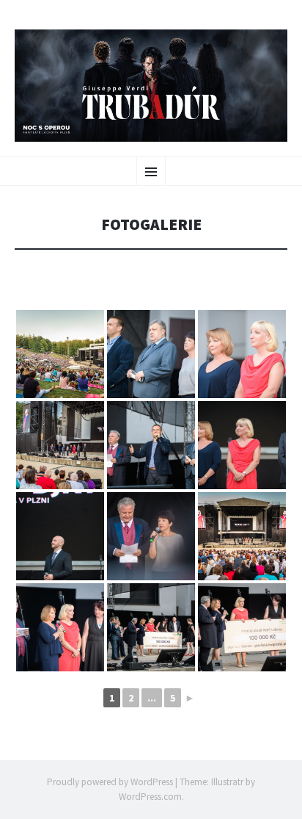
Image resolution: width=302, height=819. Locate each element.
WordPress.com (150, 796)
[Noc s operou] (151, 85)
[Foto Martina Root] (60, 354)
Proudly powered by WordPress (110, 782)
